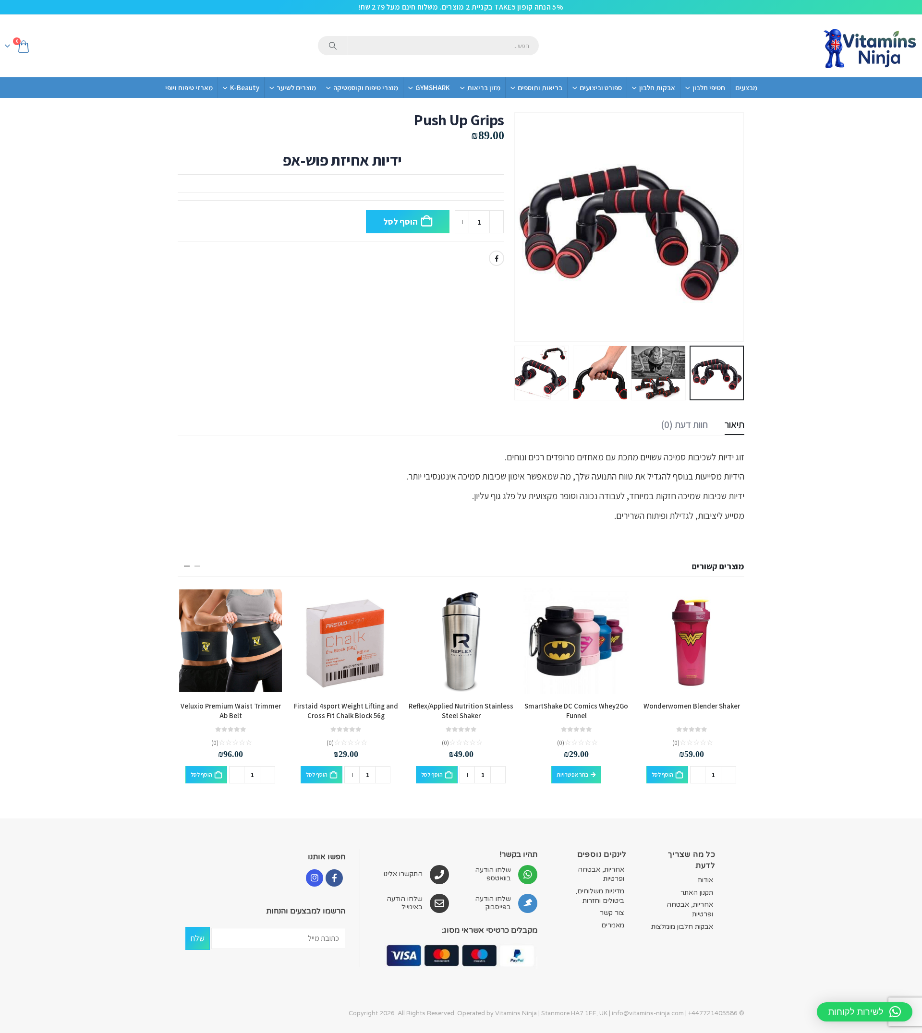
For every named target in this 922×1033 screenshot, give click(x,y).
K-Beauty (244, 87)
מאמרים (612, 925)
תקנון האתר (696, 893)
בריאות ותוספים (540, 87)
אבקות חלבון (657, 87)
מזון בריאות (483, 87)
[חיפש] (333, 45)
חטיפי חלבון (708, 87)
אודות (705, 880)
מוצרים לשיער (296, 87)
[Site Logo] (869, 46)
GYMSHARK (432, 87)
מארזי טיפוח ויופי (189, 87)
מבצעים (746, 87)
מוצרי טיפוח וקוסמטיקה (365, 87)
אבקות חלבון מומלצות (682, 927)
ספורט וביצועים (601, 87)
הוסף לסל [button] (662, 774)
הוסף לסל (400, 221)
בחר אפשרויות (572, 774)
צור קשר (612, 913)
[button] (732, 227)
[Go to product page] (691, 641)
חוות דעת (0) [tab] (684, 424)
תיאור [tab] (734, 424)
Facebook (496, 258)
